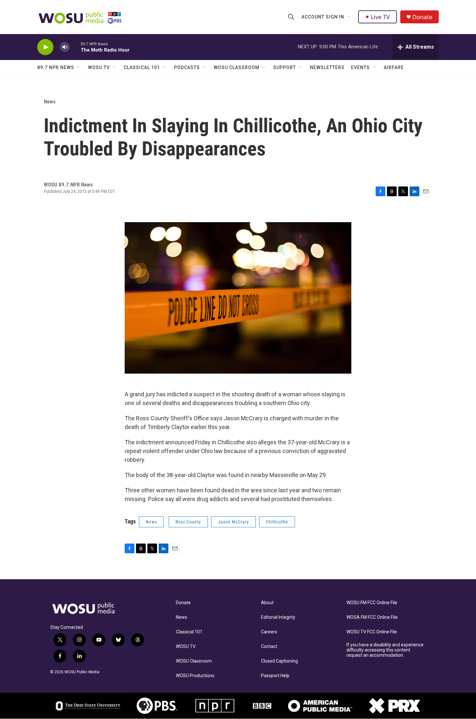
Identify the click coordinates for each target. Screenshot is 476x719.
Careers (269, 631)
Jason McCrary (233, 521)
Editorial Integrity (278, 617)
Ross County (188, 521)
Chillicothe (277, 521)
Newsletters (327, 67)
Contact (269, 646)
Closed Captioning (279, 661)
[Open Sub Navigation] (349, 16)
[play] (45, 47)
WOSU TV (99, 67)
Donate (422, 17)
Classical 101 (142, 67)
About (267, 602)
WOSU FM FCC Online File (371, 602)
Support (284, 67)
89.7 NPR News (55, 67)
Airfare (394, 67)
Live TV (380, 17)
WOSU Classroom (236, 67)
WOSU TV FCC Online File (371, 631)
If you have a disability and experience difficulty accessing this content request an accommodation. (385, 650)
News (50, 101)
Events (360, 67)
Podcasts (187, 67)
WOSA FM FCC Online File (372, 617)
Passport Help (275, 675)
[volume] (64, 47)
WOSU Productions (195, 675)
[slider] (75, 46)
